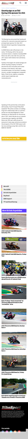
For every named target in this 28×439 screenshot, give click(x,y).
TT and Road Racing (10, 202)
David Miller (7, 15)
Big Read (6, 195)
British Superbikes (11, 8)
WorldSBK (7, 189)
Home (3, 8)
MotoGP (6, 186)
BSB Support (8, 199)
